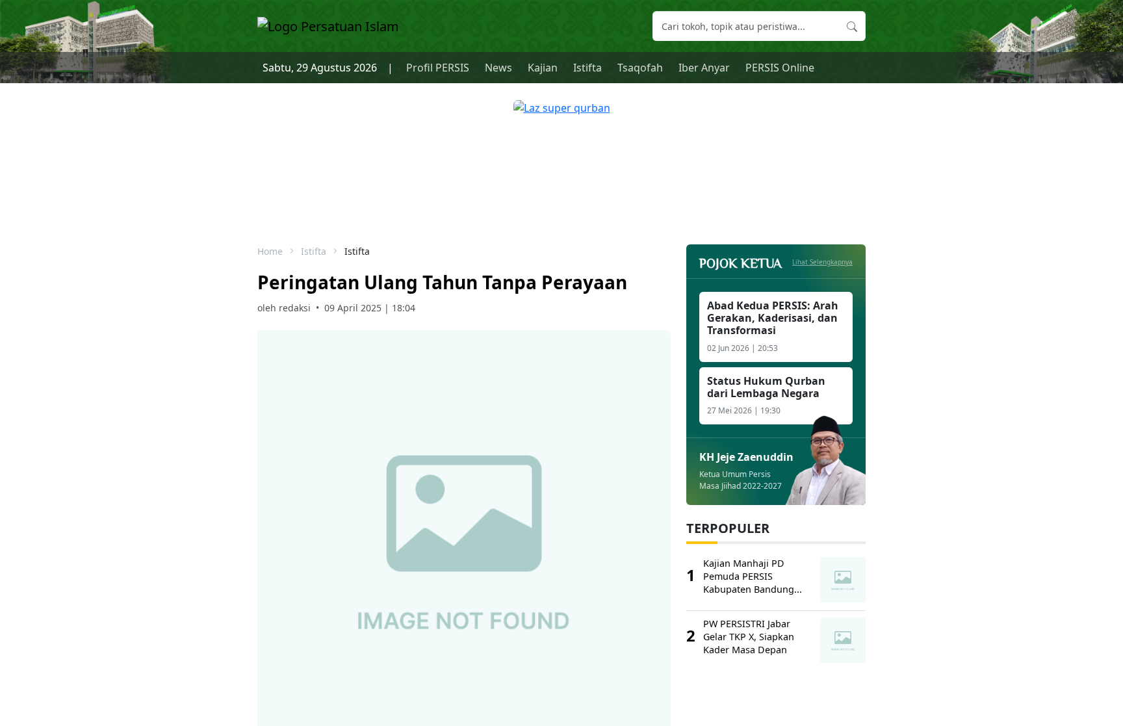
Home (270, 251)
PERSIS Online (779, 67)
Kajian (543, 67)
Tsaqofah (640, 67)
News (498, 67)
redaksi (295, 308)
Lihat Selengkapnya (822, 261)
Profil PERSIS (437, 67)
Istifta (587, 67)
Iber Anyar (704, 67)
